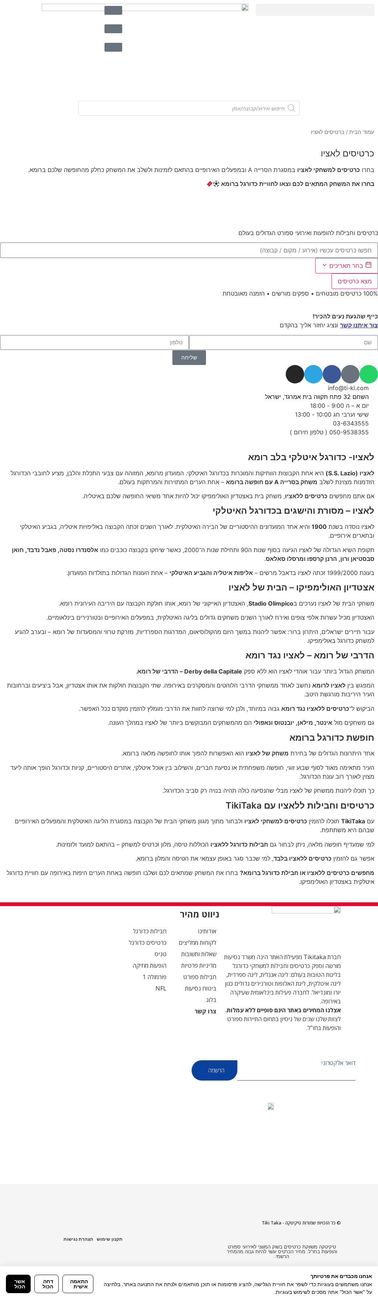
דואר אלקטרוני (338, 1063)
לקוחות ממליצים (197, 942)
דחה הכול (47, 1283)
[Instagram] (295, 374)
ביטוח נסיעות (200, 988)
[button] (315, 10)
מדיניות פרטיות (198, 965)
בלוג (211, 1000)
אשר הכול (19, 1283)
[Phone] (350, 374)
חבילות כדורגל (149, 931)
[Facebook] (332, 374)
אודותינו (207, 931)
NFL (160, 988)
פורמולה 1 (154, 977)
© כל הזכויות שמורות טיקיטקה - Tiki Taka (301, 1223)
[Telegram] (313, 374)
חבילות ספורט (199, 977)
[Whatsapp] (369, 374)
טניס (160, 954)
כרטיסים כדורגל (147, 942)
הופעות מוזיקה (149, 965)
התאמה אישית (79, 1283)
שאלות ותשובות (198, 954)
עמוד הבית (361, 132)
